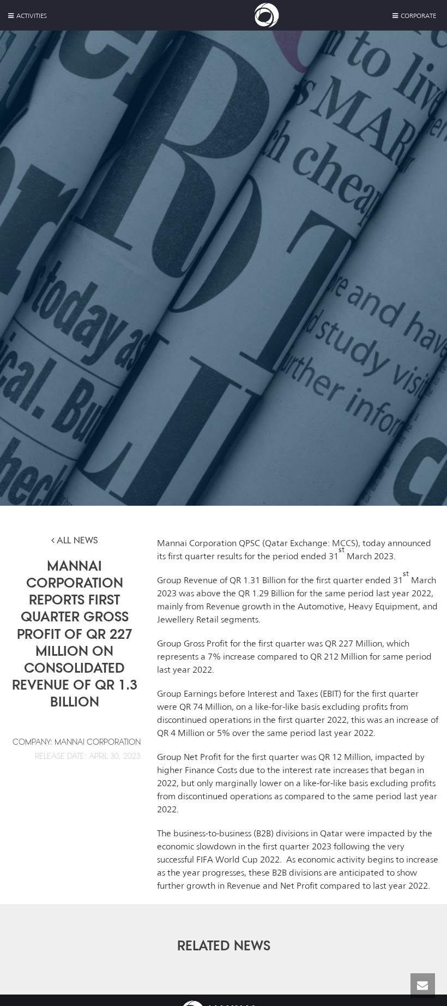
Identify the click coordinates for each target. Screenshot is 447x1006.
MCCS (343, 543)
